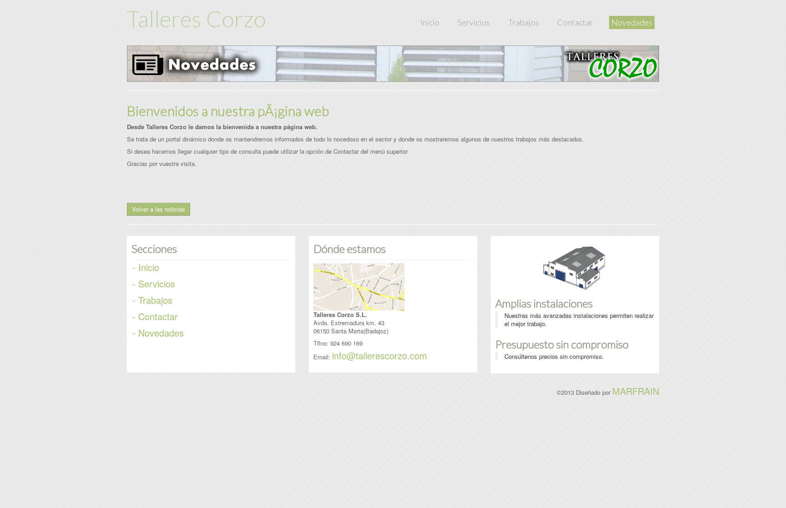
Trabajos (523, 22)
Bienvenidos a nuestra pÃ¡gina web (228, 110)
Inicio (429, 22)
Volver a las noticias (158, 209)
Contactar (575, 22)
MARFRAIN (635, 390)
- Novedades (158, 332)
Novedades (631, 22)
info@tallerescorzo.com (379, 355)
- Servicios (153, 283)
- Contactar (155, 316)
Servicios (474, 22)
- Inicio (145, 267)
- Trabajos (152, 300)
